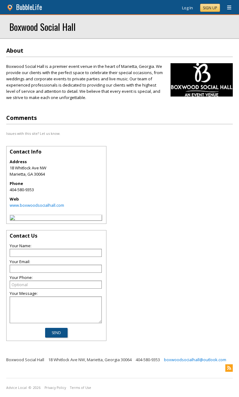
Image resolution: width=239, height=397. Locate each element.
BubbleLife (29, 7)
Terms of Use (80, 387)
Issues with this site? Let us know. (33, 133)
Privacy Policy (55, 387)
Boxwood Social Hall (42, 26)
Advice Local (16, 387)
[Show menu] (227, 8)
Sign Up (210, 8)
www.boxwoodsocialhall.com (37, 205)
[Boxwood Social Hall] (12, 218)
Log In (187, 8)
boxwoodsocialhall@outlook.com (195, 359)
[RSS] (229, 368)
